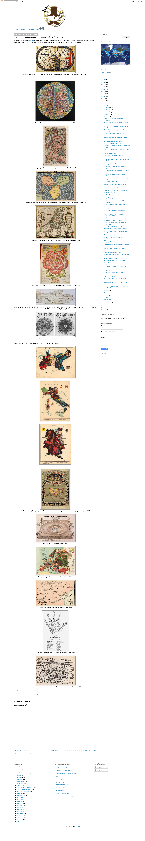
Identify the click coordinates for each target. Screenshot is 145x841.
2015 (104, 100)
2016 (104, 98)
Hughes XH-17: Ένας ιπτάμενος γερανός (115, 194)
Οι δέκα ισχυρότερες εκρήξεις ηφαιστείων (115, 218)
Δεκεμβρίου (107, 105)
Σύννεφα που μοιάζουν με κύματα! (113, 141)
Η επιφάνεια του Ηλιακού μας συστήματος (115, 266)
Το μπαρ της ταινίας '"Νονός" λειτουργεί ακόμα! (116, 235)
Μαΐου (106, 293)
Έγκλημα (19, 777)
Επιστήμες (19, 785)
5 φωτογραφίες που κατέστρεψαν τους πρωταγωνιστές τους (114, 215)
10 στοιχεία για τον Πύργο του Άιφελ (65, 797)
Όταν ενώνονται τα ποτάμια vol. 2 (64, 770)
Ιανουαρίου (107, 302)
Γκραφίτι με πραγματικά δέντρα (112, 252)
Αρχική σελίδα (54, 750)
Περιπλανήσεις (21, 799)
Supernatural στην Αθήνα (62, 793)
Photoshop (20, 819)
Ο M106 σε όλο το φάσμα (110, 258)
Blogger (77, 826)
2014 (104, 103)
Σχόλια (98, 770)
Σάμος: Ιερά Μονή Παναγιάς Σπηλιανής (66, 773)
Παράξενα (19, 793)
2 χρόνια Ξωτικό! (60, 787)
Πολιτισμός (20, 801)
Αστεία (18, 767)
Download (19, 809)
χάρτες (32, 40)
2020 (104, 89)
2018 (104, 93)
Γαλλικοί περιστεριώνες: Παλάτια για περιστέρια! (116, 188)
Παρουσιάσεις (20, 795)
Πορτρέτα (19, 803)
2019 (104, 91)
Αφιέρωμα (19, 769)
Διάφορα (19, 775)
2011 (104, 309)
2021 (104, 87)
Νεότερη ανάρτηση (19, 750)
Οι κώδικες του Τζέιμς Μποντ (111, 181)
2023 (104, 82)
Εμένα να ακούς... (21, 781)
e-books (19, 811)
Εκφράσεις (19, 779)
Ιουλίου (106, 116)
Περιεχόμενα (22, 29)
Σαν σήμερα (20, 805)
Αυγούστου (107, 114)
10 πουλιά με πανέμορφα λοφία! (112, 143)
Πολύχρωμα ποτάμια (109, 276)
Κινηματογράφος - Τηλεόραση (25, 787)
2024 (104, 80)
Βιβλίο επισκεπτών (61, 777)
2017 (104, 96)
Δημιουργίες (20, 771)
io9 (17, 690)
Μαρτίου (106, 297)
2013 (104, 305)
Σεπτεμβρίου (107, 112)
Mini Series (36, 29)
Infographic (20, 815)
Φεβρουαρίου (108, 299)
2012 (104, 307)
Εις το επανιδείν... (60, 790)
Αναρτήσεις (99, 767)
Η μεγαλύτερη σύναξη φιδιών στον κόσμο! (115, 260)
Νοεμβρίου (107, 107)
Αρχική (17, 29)
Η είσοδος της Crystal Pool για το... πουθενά (115, 190)
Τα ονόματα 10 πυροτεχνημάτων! (113, 220)
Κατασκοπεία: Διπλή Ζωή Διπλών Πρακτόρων (116, 228)
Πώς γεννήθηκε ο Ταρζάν (110, 153)
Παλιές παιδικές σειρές (62, 767)
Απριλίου (106, 295)
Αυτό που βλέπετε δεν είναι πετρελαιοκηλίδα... (116, 204)
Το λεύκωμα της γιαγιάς (110, 192)
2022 (104, 84)
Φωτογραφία (20, 807)
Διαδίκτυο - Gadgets (22, 773)
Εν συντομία (29, 29)
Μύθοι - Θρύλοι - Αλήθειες (23, 789)
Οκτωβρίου (107, 109)
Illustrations (37, 694)
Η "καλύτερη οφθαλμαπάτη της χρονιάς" (114, 226)
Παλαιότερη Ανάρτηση (90, 750)
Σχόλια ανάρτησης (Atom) (27, 753)
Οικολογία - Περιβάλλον (23, 791)
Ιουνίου (106, 290)
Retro (41, 694)
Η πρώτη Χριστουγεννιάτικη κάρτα (65, 780)
